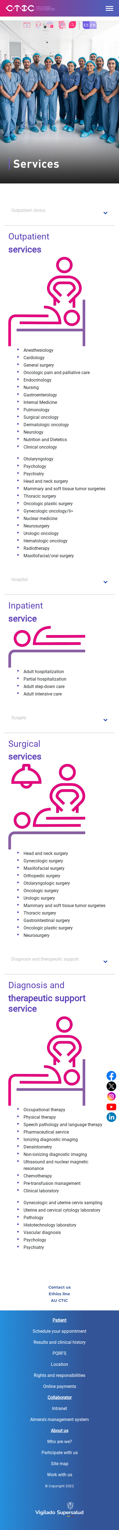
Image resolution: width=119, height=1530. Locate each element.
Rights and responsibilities (59, 1375)
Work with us (59, 1474)
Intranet (59, 1408)
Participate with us (60, 1452)
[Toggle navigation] (109, 8)
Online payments (59, 1386)
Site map (59, 1463)
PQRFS (59, 1353)
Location (59, 1364)
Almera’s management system (59, 1419)
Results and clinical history (59, 1342)
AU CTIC (59, 1300)
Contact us (59, 1287)
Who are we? (59, 1441)
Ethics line (59, 1293)
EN (93, 25)
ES (86, 25)
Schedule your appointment (59, 1331)
